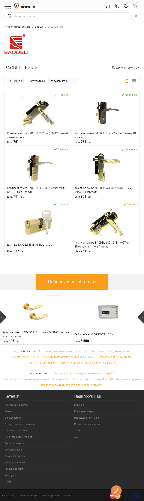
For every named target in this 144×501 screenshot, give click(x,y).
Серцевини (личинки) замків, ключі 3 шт (62, 351)
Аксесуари (10, 475)
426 (10, 341)
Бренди (39, 27)
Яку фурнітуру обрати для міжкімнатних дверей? (84, 373)
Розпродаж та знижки (86, 417)
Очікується (132, 204)
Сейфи (8, 481)
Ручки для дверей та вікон (18, 436)
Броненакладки (13, 449)
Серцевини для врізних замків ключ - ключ (68, 356)
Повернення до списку (126, 67)
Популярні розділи (49, 495)
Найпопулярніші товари (72, 281)
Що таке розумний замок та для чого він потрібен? (72, 384)
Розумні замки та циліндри (19, 424)
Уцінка (77, 430)
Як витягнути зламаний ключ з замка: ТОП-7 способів (36, 379)
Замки (8, 411)
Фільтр (18, 80)
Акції (77, 436)
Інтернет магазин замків (17, 27)
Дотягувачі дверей (14, 462)
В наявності (64, 95)
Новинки (79, 405)
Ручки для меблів (14, 443)
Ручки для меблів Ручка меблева (110, 351)
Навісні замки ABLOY (26, 356)
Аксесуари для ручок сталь (114, 356)
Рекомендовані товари (87, 424)
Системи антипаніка (15, 430)
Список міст (69, 495)
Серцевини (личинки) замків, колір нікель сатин (87, 362)
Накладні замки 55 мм (41, 362)
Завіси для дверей (14, 456)
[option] (36, 317)
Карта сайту (8, 495)
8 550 (84, 341)
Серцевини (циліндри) (16, 405)
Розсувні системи (14, 468)
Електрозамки (12, 417)
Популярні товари (84, 411)
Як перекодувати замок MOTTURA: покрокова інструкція (106, 379)
